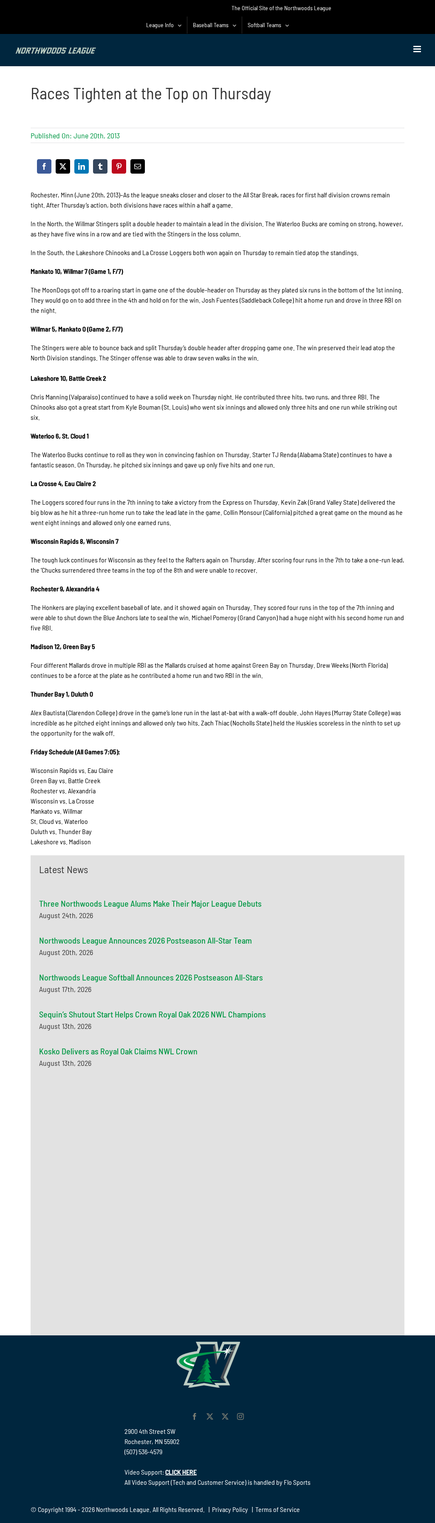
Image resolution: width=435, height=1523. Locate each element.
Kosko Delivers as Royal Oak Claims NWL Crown (118, 1051)
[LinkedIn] (81, 166)
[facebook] (194, 1416)
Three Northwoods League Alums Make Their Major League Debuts (150, 903)
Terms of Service (277, 1509)
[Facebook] (44, 166)
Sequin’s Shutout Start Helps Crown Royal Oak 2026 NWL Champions (152, 1014)
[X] (63, 166)
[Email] (137, 166)
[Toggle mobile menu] (417, 49)
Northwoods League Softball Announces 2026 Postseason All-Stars (151, 977)
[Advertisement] (103, 1159)
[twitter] (209, 1416)
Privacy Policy (230, 1509)
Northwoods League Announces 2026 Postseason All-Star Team (145, 940)
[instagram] (240, 1416)
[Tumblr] (100, 166)
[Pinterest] (119, 166)
